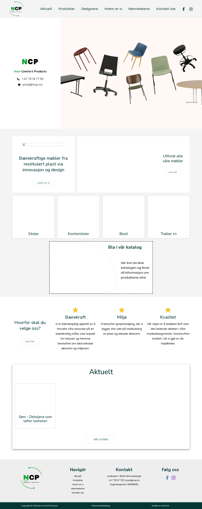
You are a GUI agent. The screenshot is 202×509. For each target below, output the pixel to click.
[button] (43, 183)
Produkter (78, 480)
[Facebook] (183, 9)
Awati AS (165, 505)
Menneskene (77, 488)
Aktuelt (77, 476)
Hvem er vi (77, 484)
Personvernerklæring (101, 505)
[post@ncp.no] (30, 84)
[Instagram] (191, 9)
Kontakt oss (78, 492)
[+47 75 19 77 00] (30, 79)
